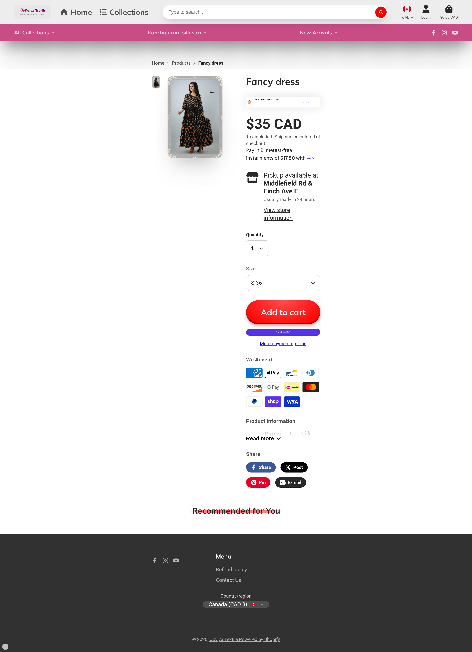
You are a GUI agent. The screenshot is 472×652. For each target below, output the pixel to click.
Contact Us (228, 580)
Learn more (306, 102)
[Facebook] (434, 33)
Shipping (283, 136)
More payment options (283, 343)
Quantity (255, 234)
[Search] (381, 12)
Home (81, 12)
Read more (260, 438)
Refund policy (231, 569)
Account (426, 12)
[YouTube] (455, 33)
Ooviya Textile (224, 639)
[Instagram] (444, 33)
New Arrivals (316, 32)
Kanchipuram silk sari (174, 32)
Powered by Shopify (259, 639)
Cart (449, 12)
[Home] (32, 12)
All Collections (31, 32)
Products (181, 63)
